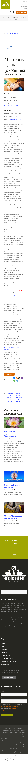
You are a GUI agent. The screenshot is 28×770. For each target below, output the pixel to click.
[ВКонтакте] (14, 378)
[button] (10, 296)
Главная (4, 17)
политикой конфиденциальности (17, 764)
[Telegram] (17, 381)
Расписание (4, 652)
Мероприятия (11, 17)
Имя (2, 691)
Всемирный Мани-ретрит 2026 (12, 486)
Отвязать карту (9, 677)
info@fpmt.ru (23, 6)
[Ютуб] (26, 8)
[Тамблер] (13, 555)
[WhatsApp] (14, 381)
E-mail (3, 698)
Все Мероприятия (13, 33)
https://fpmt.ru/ (15, 119)
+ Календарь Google (12, 36)
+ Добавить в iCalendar (13, 39)
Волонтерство (5, 664)
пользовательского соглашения (9, 706)
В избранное (9, 374)
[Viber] (22, 378)
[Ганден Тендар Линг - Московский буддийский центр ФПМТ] (5, 4)
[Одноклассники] (17, 378)
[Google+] (25, 8)
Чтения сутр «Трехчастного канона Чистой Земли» (13, 433)
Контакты (3, 643)
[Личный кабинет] (14, 12)
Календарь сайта (9, 105)
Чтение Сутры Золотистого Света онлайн (10, 397)
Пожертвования (21, 12)
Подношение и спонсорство (8, 661)
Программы (4, 649)
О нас (2, 646)
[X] (19, 378)
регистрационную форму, (15, 290)
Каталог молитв (5, 655)
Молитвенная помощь (7, 658)
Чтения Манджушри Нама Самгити (13, 517)
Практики (18, 105)
